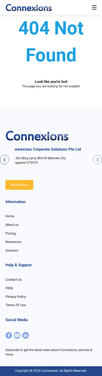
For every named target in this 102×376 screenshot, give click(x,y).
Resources (13, 242)
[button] (97, 159)
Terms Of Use (15, 305)
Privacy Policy (15, 297)
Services (11, 250)
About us (12, 225)
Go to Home (51, 103)
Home (9, 216)
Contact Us (13, 280)
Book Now (19, 185)
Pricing (10, 233)
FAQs (9, 288)
